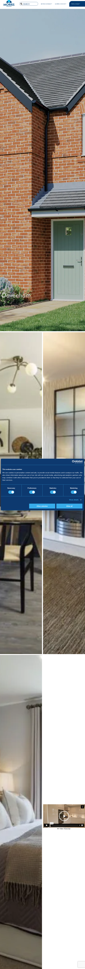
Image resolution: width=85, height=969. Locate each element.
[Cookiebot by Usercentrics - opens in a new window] (73, 461)
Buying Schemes (46, 4)
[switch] (32, 492)
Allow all (69, 506)
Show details (74, 500)
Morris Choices (60, 4)
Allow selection (42, 506)
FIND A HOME (75, 4)
